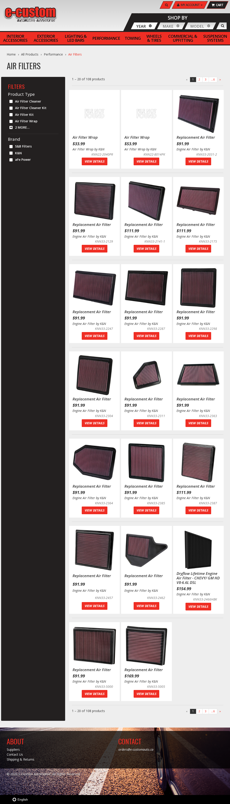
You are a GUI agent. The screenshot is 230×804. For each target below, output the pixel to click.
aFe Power (23, 159)
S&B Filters (23, 146)
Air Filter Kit (24, 114)
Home (11, 54)
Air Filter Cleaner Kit (30, 108)
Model (197, 26)
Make (168, 26)
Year (141, 26)
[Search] (223, 25)
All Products (29, 54)
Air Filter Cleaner (28, 101)
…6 (213, 79)
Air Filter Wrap (26, 121)
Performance (53, 54)
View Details (94, 161)
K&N (18, 153)
